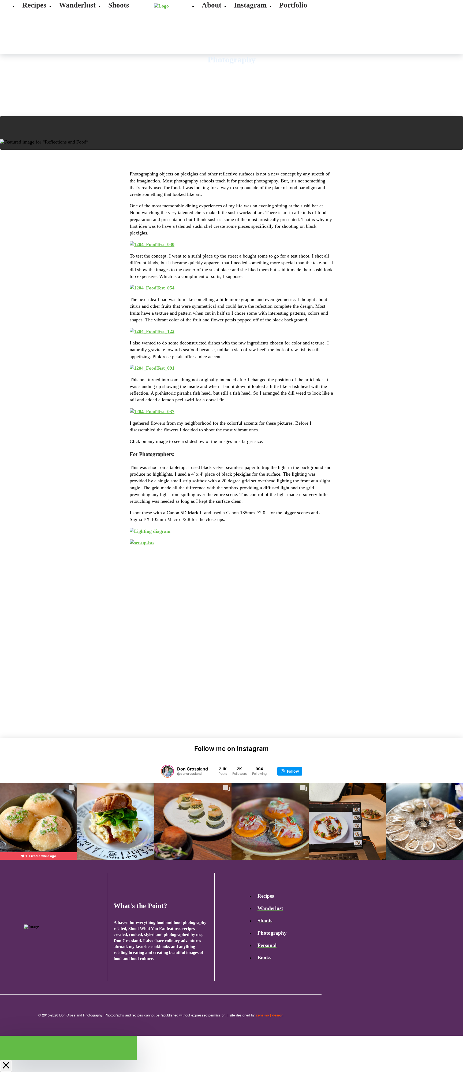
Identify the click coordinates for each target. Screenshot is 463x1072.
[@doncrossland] (167, 771)
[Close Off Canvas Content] (6, 1066)
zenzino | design (269, 1015)
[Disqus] (231, 643)
